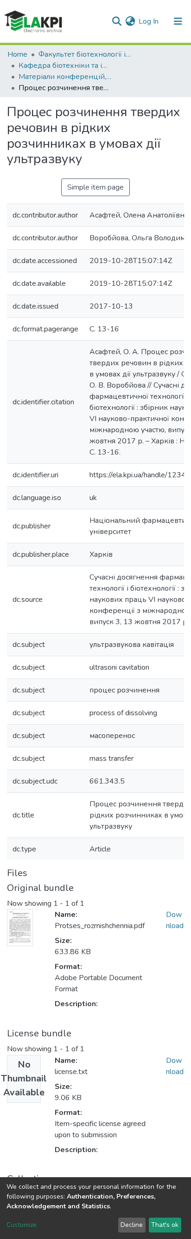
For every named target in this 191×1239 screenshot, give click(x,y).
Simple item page (95, 187)
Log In (149, 21)
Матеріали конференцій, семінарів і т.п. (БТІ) (65, 77)
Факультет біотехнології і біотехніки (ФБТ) (84, 54)
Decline (132, 1224)
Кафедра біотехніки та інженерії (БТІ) (65, 65)
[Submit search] (116, 21)
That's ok (164, 1224)
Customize (21, 1224)
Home (17, 54)
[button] (130, 21)
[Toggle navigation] (178, 21)
